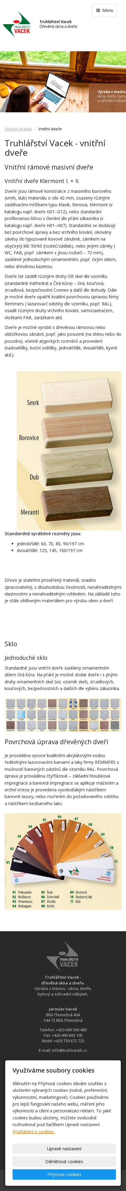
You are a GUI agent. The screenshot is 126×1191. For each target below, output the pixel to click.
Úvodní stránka (18, 129)
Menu (107, 10)
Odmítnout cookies (64, 1161)
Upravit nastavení (64, 1149)
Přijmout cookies (64, 1174)
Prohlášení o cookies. (34, 1131)
